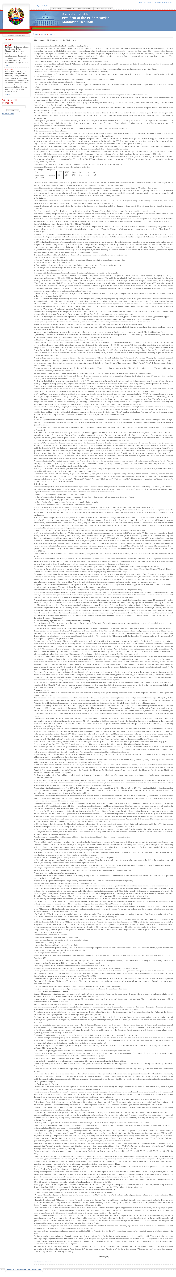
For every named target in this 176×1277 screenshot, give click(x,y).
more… (7, 65)
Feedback (157, 2)
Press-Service (148, 2)
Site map (164, 2)
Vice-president (84, 9)
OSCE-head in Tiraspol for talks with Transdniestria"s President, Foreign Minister (16, 74)
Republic (57, 9)
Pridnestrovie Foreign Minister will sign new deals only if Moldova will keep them (17, 49)
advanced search (8, 114)
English (46, 6)
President (69, 9)
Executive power (103, 9)
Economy (52, 34)
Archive (170, 2)
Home (140, 2)
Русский (40, 6)
